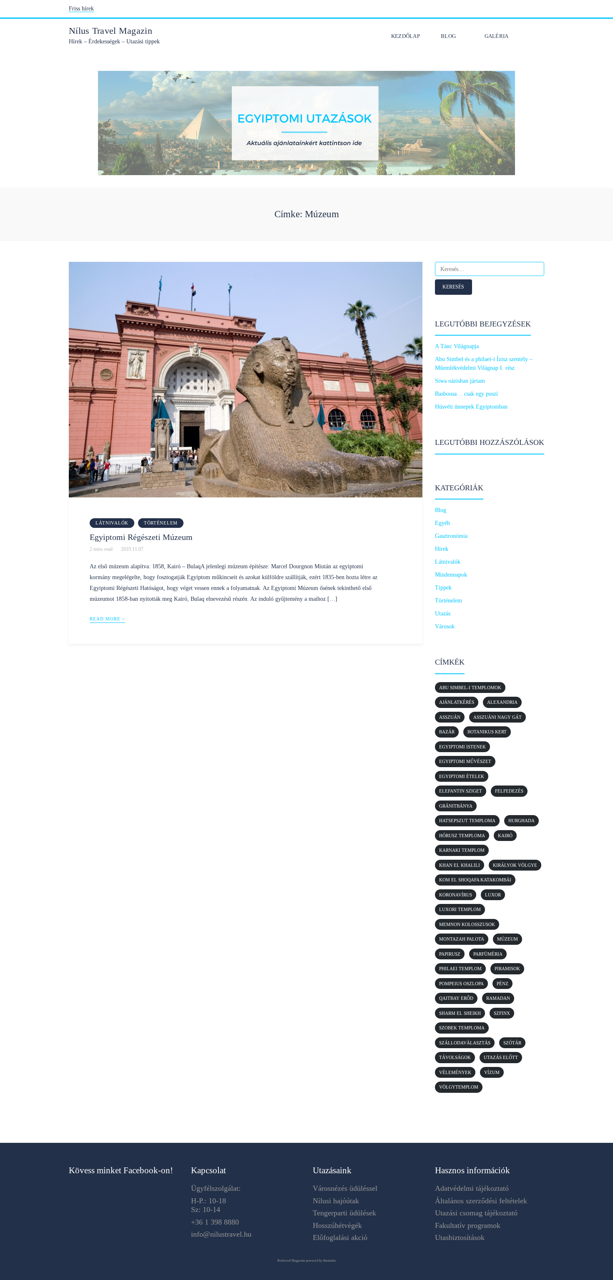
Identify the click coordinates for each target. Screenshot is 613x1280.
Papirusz (449, 953)
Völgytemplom (458, 1086)
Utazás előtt (501, 1057)
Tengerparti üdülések (344, 1213)
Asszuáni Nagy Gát (497, 717)
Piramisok (507, 968)
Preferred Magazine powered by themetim (306, 1260)
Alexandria (502, 702)
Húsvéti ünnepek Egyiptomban (471, 407)
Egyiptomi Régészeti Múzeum (141, 537)
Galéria (497, 36)
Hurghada (521, 820)
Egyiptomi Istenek (462, 746)
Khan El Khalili (459, 865)
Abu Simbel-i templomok (470, 687)
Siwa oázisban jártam (460, 381)
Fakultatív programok (467, 1225)
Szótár (512, 1042)
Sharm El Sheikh (460, 1013)
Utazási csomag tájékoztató (476, 1213)
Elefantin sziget (460, 790)
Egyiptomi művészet (465, 761)
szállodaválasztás (464, 1042)
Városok (445, 626)
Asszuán (449, 717)
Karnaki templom (462, 850)
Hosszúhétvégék (337, 1225)
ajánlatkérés (456, 702)
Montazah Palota (461, 938)
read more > (107, 618)
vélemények (455, 1072)
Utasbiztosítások (460, 1237)
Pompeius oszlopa (461, 983)
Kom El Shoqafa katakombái (475, 879)
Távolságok (455, 1057)
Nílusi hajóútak (336, 1201)
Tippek (443, 588)
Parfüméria (487, 953)
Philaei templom (460, 968)
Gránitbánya (455, 805)
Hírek (441, 549)
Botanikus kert (487, 731)
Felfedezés (509, 790)
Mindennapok (451, 575)
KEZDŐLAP (405, 36)
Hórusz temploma (462, 835)
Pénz (502, 983)
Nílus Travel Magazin (110, 30)
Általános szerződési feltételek (481, 1201)
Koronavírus (455, 894)
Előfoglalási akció (340, 1237)
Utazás (442, 613)
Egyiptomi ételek (461, 776)
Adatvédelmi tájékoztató (472, 1188)
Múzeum (507, 938)
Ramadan (498, 998)
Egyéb (442, 523)
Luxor (493, 894)
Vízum (492, 1072)
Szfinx (502, 1013)
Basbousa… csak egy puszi (466, 394)
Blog (448, 36)
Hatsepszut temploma (467, 820)
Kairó (505, 835)
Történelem (161, 522)
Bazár (447, 731)
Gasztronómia (451, 536)
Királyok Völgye (515, 865)
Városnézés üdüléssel (345, 1188)
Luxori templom (460, 909)
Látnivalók (111, 522)
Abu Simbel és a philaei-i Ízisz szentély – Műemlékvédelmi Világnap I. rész (484, 363)
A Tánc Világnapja (457, 346)
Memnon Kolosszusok (467, 924)
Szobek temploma (462, 1027)
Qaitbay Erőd (456, 998)
